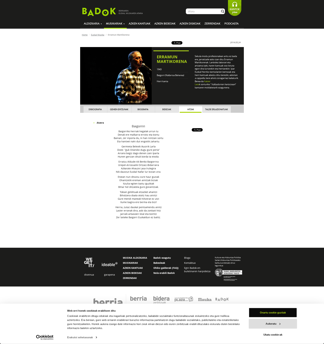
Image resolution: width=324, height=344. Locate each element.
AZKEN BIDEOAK (132, 273)
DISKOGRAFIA (95, 109)
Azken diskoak (190, 23)
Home (85, 34)
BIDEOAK (166, 109)
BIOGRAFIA (143, 109)
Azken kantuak (139, 23)
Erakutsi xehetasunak (80, 337)
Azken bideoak (165, 23)
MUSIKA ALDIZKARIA (135, 257)
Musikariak (114, 23)
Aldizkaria (92, 23)
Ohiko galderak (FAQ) (166, 267)
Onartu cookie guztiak (273, 312)
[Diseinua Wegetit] (89, 262)
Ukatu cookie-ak (272, 334)
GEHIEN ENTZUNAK (119, 109)
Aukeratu (271, 323)
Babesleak (159, 262)
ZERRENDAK (130, 278)
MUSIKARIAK (130, 262)
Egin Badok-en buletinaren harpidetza (197, 269)
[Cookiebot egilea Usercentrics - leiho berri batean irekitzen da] (45, 337)
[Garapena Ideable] (109, 264)
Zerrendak (212, 23)
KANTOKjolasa (235, 11)
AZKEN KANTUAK (133, 267)
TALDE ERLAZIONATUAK (216, 109)
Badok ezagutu (162, 257)
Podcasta (231, 23)
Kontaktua (190, 262)
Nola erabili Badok (164, 273)
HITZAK (190, 109)
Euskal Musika (97, 34)
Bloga (187, 257)
